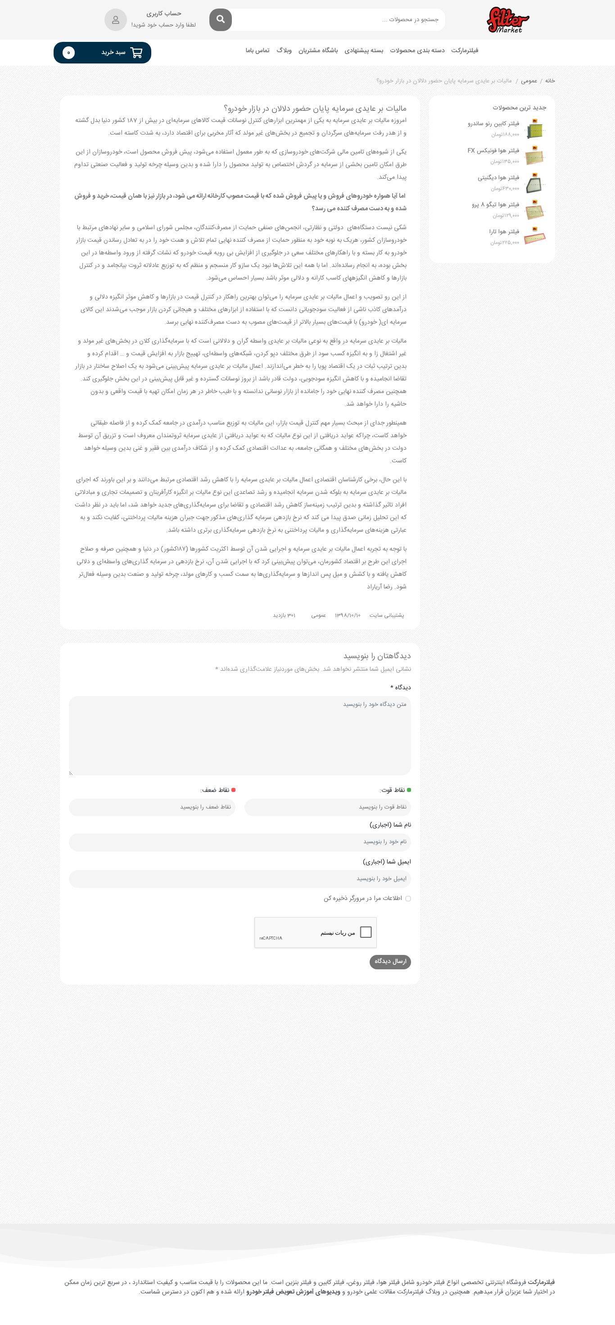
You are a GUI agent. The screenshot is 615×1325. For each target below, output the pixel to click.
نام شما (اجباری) (390, 825)
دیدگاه (400, 688)
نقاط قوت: (392, 791)
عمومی (529, 81)
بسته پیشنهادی (363, 51)
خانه (550, 81)
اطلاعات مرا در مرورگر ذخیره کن (363, 899)
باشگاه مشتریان (318, 51)
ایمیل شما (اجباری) (387, 862)
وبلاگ (284, 51)
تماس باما (258, 51)
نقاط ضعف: (214, 791)
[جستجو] (220, 20)
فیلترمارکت (465, 51)
